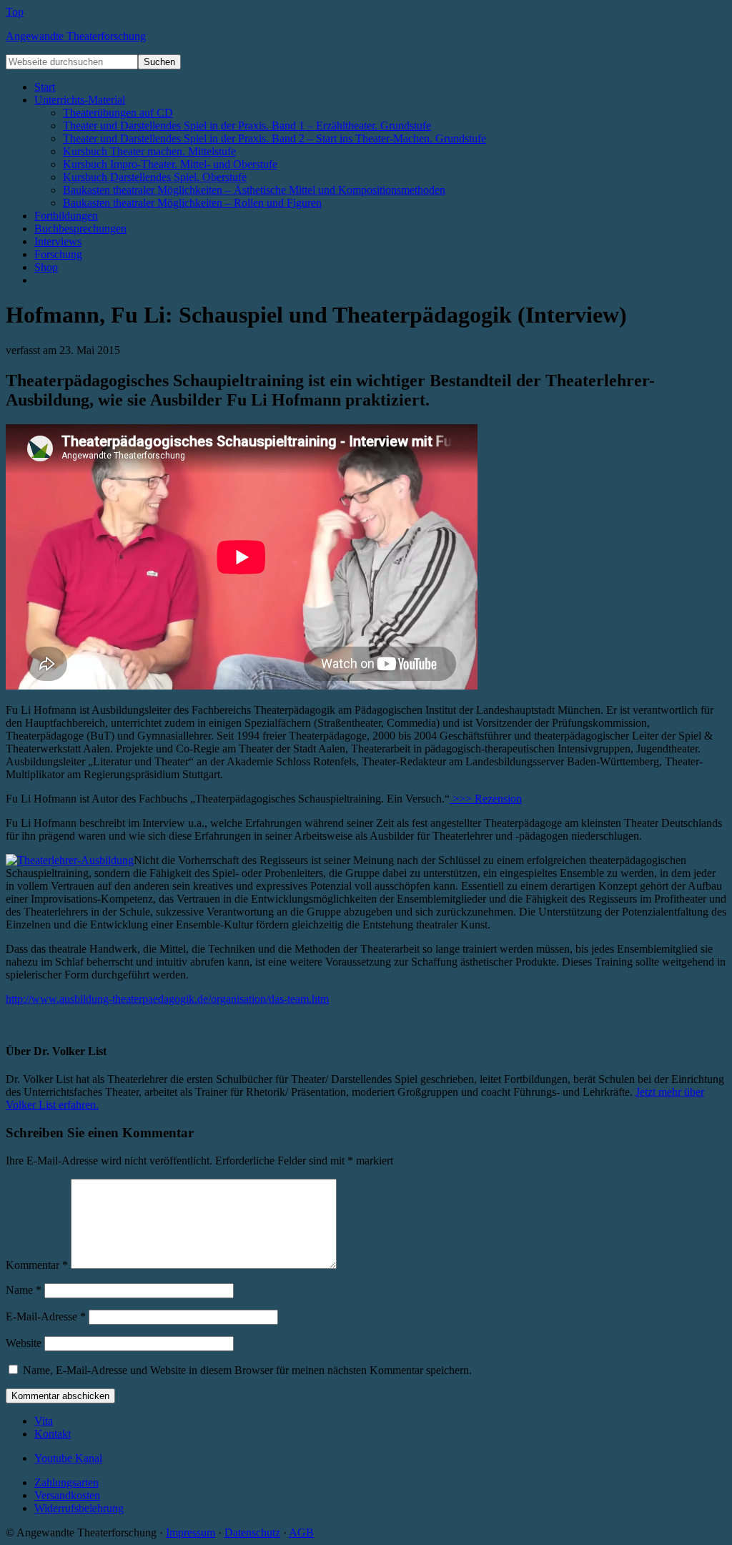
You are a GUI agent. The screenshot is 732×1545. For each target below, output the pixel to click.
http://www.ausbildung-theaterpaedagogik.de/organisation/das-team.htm (167, 999)
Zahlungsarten (66, 1482)
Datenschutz (252, 1532)
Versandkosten (67, 1495)
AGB (301, 1532)
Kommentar (37, 1265)
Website (23, 1343)
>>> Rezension (486, 799)
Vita (43, 1421)
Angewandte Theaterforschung (76, 36)
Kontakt (52, 1434)
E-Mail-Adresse (46, 1316)
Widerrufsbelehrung (79, 1508)
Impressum (190, 1532)
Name (23, 1290)
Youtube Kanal (68, 1458)
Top (15, 12)
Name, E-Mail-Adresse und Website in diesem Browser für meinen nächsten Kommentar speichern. (247, 1370)
